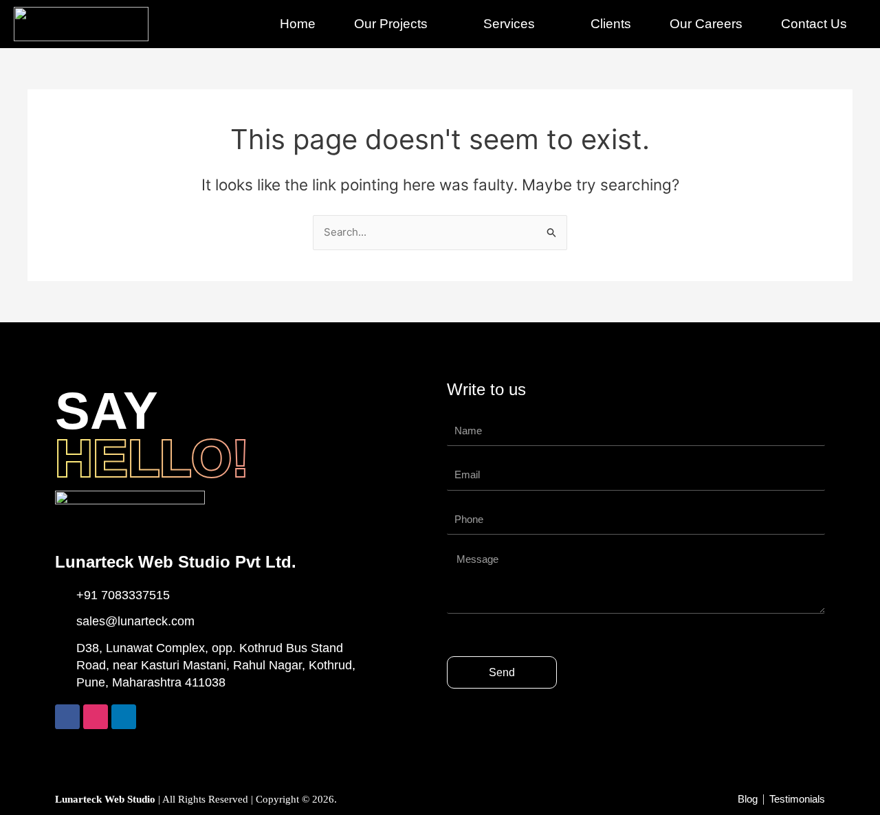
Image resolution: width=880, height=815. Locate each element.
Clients (611, 23)
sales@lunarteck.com (135, 621)
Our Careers (706, 23)
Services (509, 23)
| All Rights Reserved (153, 799)
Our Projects (391, 23)
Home (298, 23)
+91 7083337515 (123, 595)
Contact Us (814, 23)
